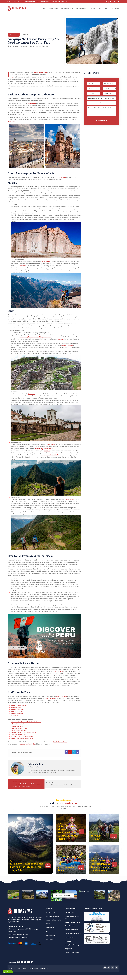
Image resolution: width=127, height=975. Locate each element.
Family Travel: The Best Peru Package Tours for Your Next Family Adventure (101, 865)
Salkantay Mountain (52, 916)
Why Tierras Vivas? (96, 8)
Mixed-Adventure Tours (73, 933)
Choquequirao (70, 499)
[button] (45, 8)
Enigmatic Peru (16, 707)
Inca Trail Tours (61, 696)
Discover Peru (15, 716)
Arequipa (71, 79)
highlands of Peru (60, 177)
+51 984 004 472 (14, 2)
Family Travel (69, 937)
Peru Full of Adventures (18, 709)
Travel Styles (53, 8)
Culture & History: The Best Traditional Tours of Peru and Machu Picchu (68, 832)
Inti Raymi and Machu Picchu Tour (22, 739)
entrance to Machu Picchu (50, 455)
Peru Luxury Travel (17, 712)
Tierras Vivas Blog (26, 752)
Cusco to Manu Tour (17, 726)
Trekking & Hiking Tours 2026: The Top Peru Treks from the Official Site (26, 866)
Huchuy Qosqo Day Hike (19, 730)
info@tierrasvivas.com (20, 935)
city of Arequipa (57, 671)
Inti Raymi (61, 339)
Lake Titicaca (50, 935)
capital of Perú (50, 698)
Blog (107, 8)
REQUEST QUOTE (101, 120)
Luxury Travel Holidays (72, 945)
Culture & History (70, 912)
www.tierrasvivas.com (22, 937)
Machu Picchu (50, 445)
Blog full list (68, 949)
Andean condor (22, 266)
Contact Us (114, 8)
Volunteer (68, 941)
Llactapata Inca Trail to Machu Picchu (23, 732)
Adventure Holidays (96, 837)
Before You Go (81, 8)
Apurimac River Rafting (18, 734)
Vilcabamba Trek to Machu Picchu (22, 736)
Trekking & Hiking (70, 909)
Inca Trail (47, 451)
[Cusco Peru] (62, 146)
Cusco (12, 77)
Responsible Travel (67, 8)
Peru (44, 8)
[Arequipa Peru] (26, 146)
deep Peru (11, 121)
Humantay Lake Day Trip (19, 728)
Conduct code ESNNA (72, 952)
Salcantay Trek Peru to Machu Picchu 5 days (26, 722)
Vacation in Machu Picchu (26, 744)
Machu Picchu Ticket (60, 742)
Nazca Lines (50, 928)
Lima (47, 931)
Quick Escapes (70, 926)
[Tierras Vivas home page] (17, 8)
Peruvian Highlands (17, 714)
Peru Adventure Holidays (19, 705)
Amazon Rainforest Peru (54, 920)
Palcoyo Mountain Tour (18, 724)
